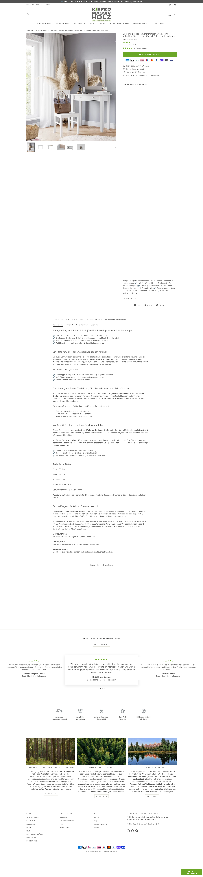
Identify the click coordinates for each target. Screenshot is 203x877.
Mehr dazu (50, 794)
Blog (95, 821)
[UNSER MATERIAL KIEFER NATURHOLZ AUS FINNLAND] (50, 751)
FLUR (103, 24)
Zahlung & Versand (100, 824)
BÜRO (93, 24)
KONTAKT (39, 5)
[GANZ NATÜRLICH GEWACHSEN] (101, 751)
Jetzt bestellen (191, 872)
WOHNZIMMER (63, 24)
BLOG (47, 5)
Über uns (96, 827)
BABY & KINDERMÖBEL (120, 24)
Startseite (29, 30)
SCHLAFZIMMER (44, 24)
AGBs (62, 824)
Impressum (64, 817)
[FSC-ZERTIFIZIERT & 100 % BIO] (152, 751)
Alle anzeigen (101, 644)
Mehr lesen (130, 299)
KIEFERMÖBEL (139, 24)
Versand (137, 45)
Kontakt (96, 817)
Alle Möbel (38, 30)
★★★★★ (127, 48)
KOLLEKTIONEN (158, 24)
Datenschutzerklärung (67, 821)
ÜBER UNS (30, 5)
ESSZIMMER (79, 24)
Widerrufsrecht (65, 827)
